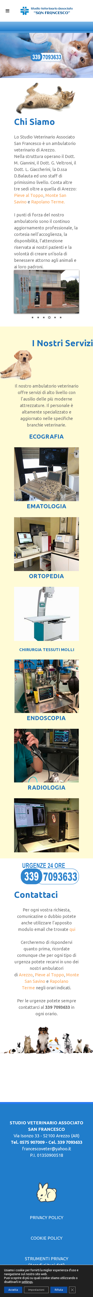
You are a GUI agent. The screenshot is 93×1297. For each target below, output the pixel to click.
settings (27, 1282)
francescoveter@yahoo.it (46, 1148)
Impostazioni (36, 1289)
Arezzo (26, 974)
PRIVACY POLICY (46, 1217)
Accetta (13, 1289)
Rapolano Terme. (48, 201)
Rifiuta (59, 1289)
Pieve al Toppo (28, 195)
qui (72, 929)
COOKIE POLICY (47, 1238)
